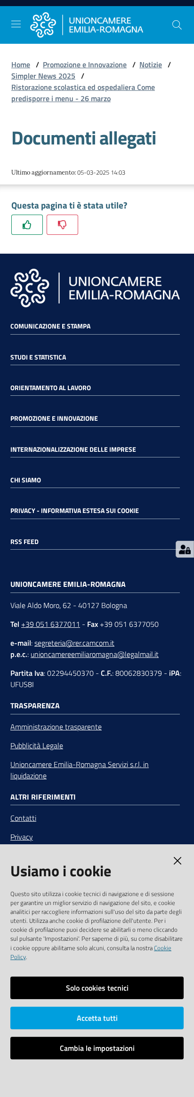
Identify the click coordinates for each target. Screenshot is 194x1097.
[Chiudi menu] (160, 18)
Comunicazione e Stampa (50, 326)
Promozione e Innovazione (85, 64)
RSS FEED (24, 541)
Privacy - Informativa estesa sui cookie (74, 510)
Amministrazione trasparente (56, 726)
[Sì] (27, 225)
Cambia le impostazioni (97, 1048)
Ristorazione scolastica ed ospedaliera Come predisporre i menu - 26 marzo (83, 92)
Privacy (21, 836)
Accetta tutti (97, 1018)
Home (20, 64)
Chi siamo (25, 480)
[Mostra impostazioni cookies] (185, 549)
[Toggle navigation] (16, 24)
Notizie (150, 64)
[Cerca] (177, 25)
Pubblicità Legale (36, 745)
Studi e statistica (38, 357)
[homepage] (100, 25)
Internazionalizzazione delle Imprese (73, 449)
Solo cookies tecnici (97, 987)
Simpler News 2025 (43, 75)
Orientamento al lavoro (50, 388)
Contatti (23, 818)
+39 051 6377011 (50, 624)
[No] (62, 225)
